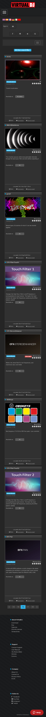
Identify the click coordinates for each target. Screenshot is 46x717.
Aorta (9, 57)
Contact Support (17, 647)
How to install (31, 120)
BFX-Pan (10, 537)
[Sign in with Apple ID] (27, 34)
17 (28, 607)
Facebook (16, 697)
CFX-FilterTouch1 (13, 262)
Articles (14, 654)
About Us (15, 672)
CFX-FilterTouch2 (13, 468)
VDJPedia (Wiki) (17, 652)
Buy (13, 625)
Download (15, 623)
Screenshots (16, 631)
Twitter (15, 703)
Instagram (16, 701)
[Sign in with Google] (35, 34)
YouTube (16, 699)
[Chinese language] (19, 19)
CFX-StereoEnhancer (14, 331)
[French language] (10, 19)
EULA (13, 679)
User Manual (16, 650)
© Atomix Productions (23, 715)
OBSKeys (10, 400)
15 (18, 607)
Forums (14, 656)
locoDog (38, 218)
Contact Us (15, 674)
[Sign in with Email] (12, 26)
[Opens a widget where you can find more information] (37, 713)
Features (14, 627)
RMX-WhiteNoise (13, 125)
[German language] (13, 19)
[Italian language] (16, 19)
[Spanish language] (7, 19)
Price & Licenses (17, 629)
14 (13, 607)
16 (23, 607)
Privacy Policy (16, 676)
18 (32, 607)
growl (9, 194)
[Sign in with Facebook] (12, 34)
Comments (21, 120)
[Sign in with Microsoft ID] (20, 34)
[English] (3, 19)
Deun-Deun (37, 150)
